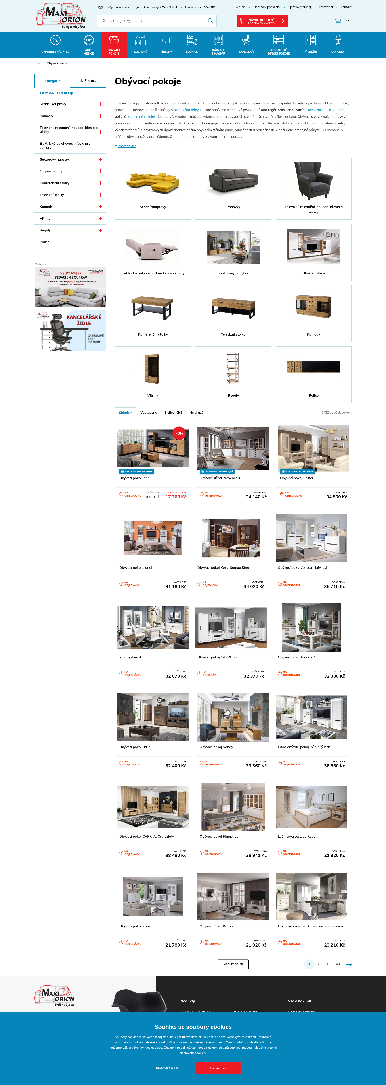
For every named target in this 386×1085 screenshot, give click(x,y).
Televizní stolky (52, 195)
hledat (204, 21)
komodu (339, 110)
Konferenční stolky (54, 183)
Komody (46, 206)
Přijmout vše (218, 1068)
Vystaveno (148, 412)
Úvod (38, 63)
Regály (45, 230)
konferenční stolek (142, 116)
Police (44, 242)
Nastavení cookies (167, 1067)
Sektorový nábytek (54, 159)
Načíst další (233, 964)
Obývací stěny (51, 171)
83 (338, 964)
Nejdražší (196, 412)
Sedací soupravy (53, 104)
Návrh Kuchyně (261, 21)
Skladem (125, 412)
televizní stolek (319, 110)
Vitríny (45, 218)
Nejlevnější (173, 412)
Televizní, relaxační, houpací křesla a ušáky (69, 130)
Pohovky (46, 116)
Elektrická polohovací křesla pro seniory (65, 145)
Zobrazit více (127, 146)
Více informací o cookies (186, 1042)
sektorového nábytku (187, 110)
